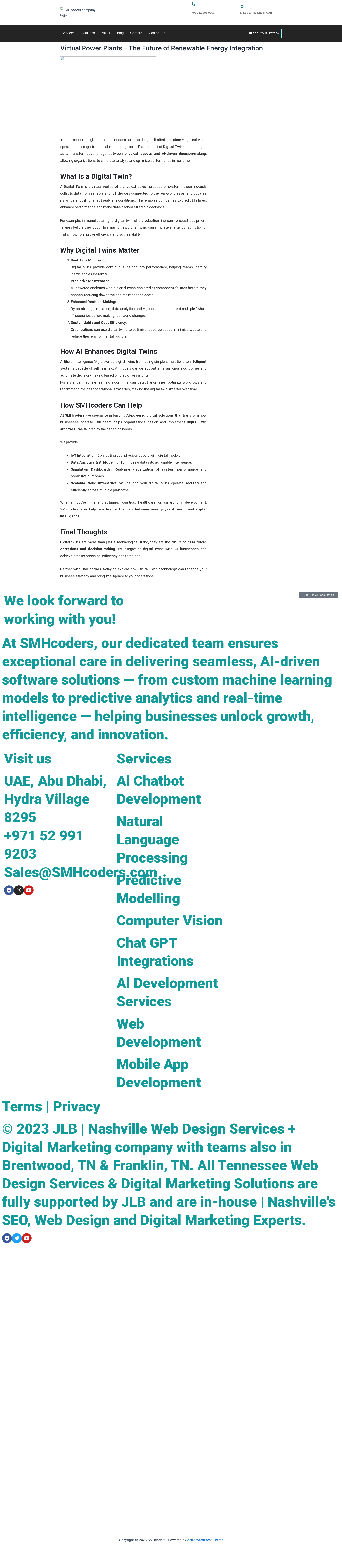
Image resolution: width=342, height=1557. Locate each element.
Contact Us (157, 33)
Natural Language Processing (152, 839)
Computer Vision (170, 920)
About (106, 33)
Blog (120, 33)
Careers (136, 33)
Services (68, 33)
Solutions (88, 33)
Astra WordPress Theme (205, 1540)
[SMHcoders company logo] (80, 12)
